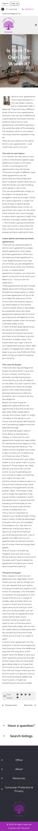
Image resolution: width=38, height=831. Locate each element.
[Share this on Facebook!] (17, 694)
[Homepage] (8, 25)
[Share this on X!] (21, 694)
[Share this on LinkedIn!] (25, 694)
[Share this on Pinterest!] (30, 694)
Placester (25, 828)
